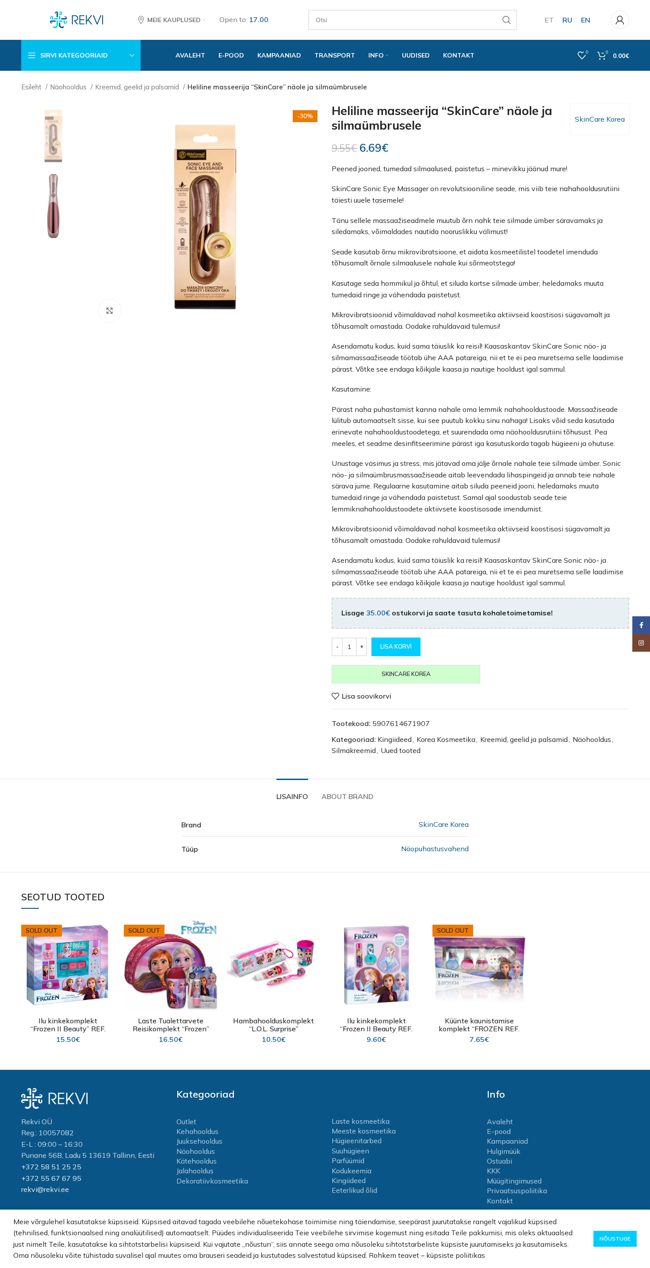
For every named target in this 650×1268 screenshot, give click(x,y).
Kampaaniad (507, 1141)
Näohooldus (69, 87)
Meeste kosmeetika (364, 1130)
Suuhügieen (350, 1150)
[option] (53, 135)
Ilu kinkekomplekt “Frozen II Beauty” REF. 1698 (68, 1028)
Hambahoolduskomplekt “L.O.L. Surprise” (273, 1024)
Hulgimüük (503, 1151)
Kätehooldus (196, 1161)
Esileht (32, 87)
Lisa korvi (396, 646)
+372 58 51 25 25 (51, 1166)
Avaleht (500, 1121)
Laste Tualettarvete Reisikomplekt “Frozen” (171, 1024)
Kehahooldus (197, 1131)
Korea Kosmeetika (446, 739)
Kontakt (500, 1200)
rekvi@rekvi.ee (45, 1189)
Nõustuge (615, 1238)
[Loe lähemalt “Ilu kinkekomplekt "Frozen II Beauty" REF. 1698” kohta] (108, 952)
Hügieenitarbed (357, 1140)
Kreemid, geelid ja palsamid (138, 87)
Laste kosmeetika (361, 1121)
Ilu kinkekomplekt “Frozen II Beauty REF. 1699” (376, 1028)
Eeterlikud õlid (354, 1190)
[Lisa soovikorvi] (108, 932)
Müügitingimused (514, 1180)
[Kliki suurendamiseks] (110, 311)
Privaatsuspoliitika (517, 1190)
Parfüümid (348, 1160)
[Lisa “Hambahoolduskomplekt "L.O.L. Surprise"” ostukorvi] (314, 952)
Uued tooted (401, 750)
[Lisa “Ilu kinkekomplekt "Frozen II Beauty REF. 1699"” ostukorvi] (417, 952)
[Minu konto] (620, 20)
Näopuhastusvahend (435, 848)
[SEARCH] (507, 20)
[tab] (292, 792)
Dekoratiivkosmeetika (212, 1180)
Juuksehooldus (199, 1141)
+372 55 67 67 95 (51, 1178)
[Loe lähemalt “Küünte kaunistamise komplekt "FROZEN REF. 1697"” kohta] (520, 952)
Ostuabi (499, 1161)
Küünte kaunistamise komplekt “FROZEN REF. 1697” (479, 1028)
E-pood (499, 1131)
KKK (493, 1170)
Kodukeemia (351, 1170)
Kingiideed (395, 739)
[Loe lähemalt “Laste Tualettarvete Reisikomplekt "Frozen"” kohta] (211, 952)
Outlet (186, 1121)
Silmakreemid (354, 750)
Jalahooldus (195, 1170)
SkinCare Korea (600, 119)
